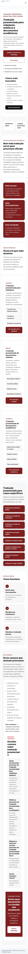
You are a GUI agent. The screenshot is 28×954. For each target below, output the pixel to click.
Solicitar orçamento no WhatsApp (14, 53)
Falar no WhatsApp (14, 929)
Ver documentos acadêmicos (14, 471)
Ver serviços (14, 60)
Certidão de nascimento (10, 317)
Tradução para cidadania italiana (12, 310)
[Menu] (25, 2)
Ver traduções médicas (14, 400)
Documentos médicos (13, 379)
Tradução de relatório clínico (13, 540)
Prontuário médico (12, 384)
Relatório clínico (11, 389)
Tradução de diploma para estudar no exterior (13, 548)
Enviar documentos (14, 107)
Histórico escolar (12, 454)
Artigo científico (12, 459)
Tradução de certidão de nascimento (12, 517)
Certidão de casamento (14, 323)
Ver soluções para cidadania (14, 330)
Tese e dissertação (12, 464)
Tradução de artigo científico (13, 563)
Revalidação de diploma (14, 394)
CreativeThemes (6, 952)
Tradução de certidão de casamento (12, 525)
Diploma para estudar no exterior (13, 448)
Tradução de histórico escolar (11, 556)
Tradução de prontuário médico (12, 533)
